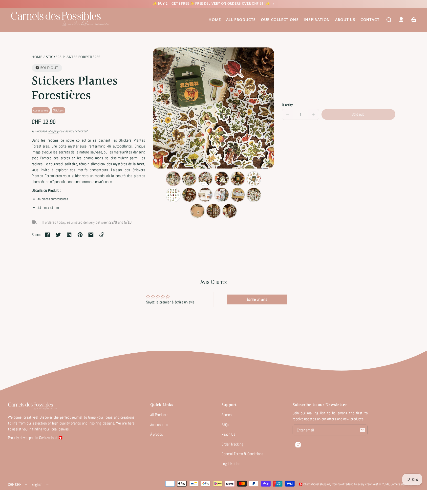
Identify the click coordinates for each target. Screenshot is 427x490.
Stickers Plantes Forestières (73, 57)
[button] (389, 19)
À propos (156, 434)
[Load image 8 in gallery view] (189, 194)
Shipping (53, 131)
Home (215, 20)
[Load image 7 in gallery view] (173, 194)
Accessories (159, 424)
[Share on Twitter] (58, 234)
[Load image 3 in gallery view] (205, 178)
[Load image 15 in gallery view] (229, 210)
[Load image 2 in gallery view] (189, 178)
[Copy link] (101, 234)
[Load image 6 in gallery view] (253, 178)
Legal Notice (230, 463)
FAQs (225, 424)
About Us (345, 20)
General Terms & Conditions (242, 453)
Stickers (58, 110)
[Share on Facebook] (47, 234)
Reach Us (228, 434)
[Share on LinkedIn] (69, 234)
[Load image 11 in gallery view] (237, 194)
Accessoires (40, 110)
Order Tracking (232, 444)
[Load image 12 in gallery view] (253, 194)
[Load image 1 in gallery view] (173, 178)
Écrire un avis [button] (257, 299)
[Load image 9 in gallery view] (205, 194)
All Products (241, 20)
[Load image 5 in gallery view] (237, 178)
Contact (370, 20)
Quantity (287, 105)
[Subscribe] (362, 430)
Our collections (280, 20)
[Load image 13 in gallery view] (197, 210)
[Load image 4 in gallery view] (221, 178)
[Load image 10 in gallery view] (221, 194)
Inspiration (317, 20)
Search (226, 414)
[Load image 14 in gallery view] (213, 210)
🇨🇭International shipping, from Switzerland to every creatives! (338, 484)
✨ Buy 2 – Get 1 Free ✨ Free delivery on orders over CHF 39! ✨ (212, 4)
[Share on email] (90, 234)
